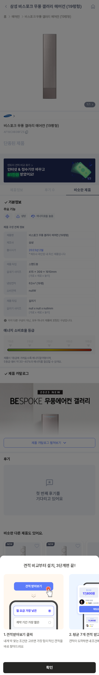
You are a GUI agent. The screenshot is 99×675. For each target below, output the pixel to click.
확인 (49, 667)
